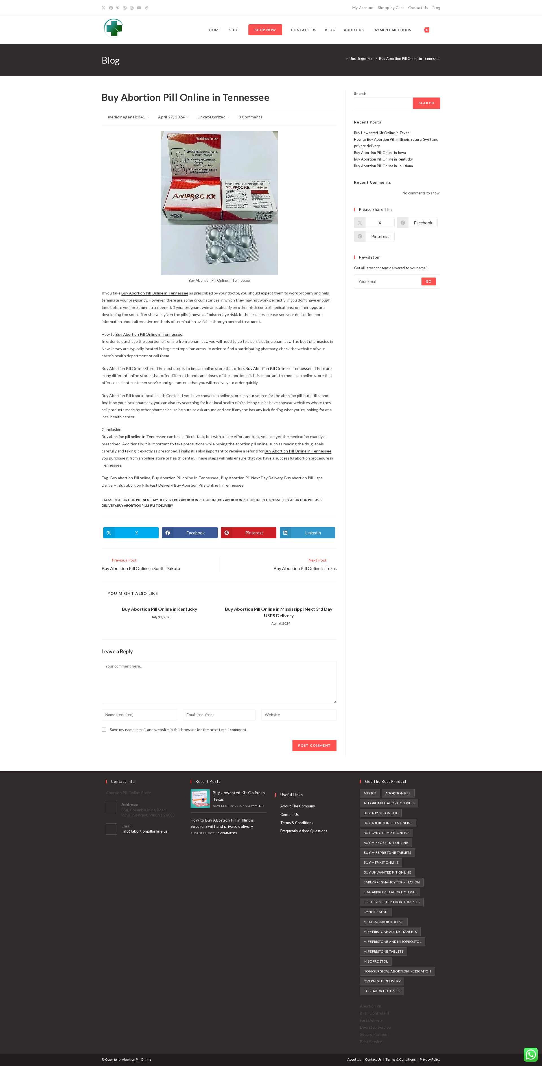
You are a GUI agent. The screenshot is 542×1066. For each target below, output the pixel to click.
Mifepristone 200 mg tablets (390, 931)
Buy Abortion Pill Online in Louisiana (383, 166)
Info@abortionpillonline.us (144, 831)
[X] (104, 8)
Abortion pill (398, 793)
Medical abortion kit (384, 922)
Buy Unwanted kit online (387, 872)
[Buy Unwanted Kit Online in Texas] (200, 798)
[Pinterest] (118, 8)
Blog (436, 7)
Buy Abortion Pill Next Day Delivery (142, 500)
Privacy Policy (430, 1059)
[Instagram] (131, 8)
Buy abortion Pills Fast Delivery (145, 505)
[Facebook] (111, 8)
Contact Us (418, 7)
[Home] (342, 58)
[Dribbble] (124, 8)
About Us (354, 1059)
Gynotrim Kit (376, 912)
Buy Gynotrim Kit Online (387, 833)
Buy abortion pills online (388, 823)
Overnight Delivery (382, 981)
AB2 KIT (370, 793)
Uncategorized (212, 116)
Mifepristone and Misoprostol (392, 941)
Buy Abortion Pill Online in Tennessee (409, 58)
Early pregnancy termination (392, 882)
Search (360, 93)
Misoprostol (376, 961)
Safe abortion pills (382, 991)
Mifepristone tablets (383, 951)
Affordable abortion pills (389, 803)
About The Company (297, 806)
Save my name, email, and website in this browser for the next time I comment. (178, 729)
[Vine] (146, 8)
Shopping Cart (391, 7)
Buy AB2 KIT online (381, 813)
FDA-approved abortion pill (390, 892)
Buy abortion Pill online (195, 500)
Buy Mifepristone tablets (387, 852)
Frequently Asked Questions (303, 831)
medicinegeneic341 (126, 116)
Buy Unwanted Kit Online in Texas (381, 133)
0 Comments (251, 116)
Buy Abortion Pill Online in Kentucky (159, 609)
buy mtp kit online (381, 862)
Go (429, 281)
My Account (363, 7)
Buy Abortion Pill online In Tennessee (250, 500)
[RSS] (153, 8)
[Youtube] (139, 8)
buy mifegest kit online (386, 842)
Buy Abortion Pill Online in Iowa (380, 152)
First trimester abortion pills (392, 902)
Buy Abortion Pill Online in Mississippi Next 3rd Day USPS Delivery (279, 612)
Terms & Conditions (296, 822)
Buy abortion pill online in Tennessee (134, 436)
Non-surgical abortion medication (397, 971)
